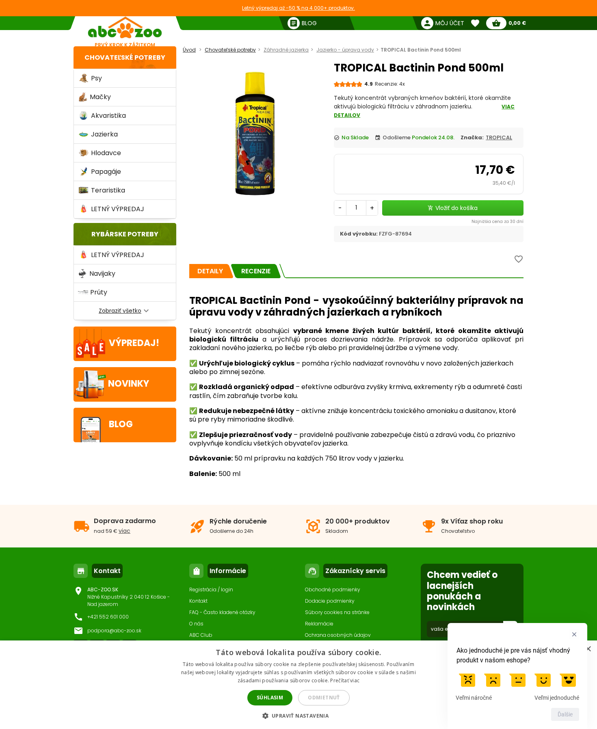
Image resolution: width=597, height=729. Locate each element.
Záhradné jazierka (286, 49)
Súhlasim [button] (270, 697)
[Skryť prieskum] (574, 634)
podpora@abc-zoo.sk (114, 630)
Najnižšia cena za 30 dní (497, 221)
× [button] (588, 649)
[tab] (210, 271)
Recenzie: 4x (390, 83)
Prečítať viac (344, 680)
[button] (298, 715)
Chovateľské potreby (124, 57)
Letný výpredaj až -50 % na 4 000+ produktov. (298, 7)
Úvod (189, 49)
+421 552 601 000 (108, 616)
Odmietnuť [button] (324, 697)
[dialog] (298, 684)
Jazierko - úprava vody (345, 49)
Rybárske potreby (124, 234)
